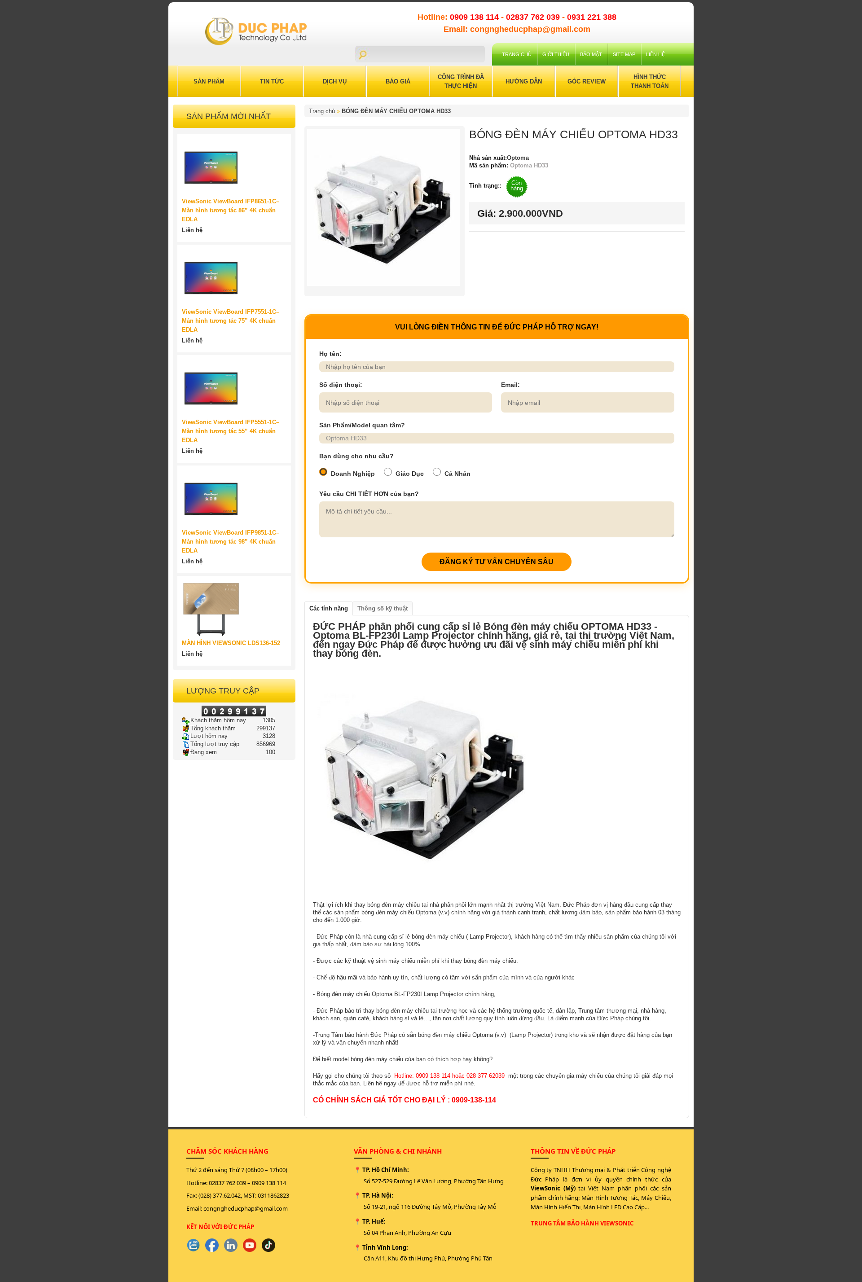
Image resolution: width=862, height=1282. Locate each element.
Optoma (518, 157)
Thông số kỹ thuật (382, 608)
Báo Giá (398, 81)
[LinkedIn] (230, 1245)
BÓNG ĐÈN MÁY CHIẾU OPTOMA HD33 (396, 111)
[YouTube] (249, 1245)
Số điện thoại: (340, 384)
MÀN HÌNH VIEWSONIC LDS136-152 (231, 643)
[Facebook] (212, 1245)
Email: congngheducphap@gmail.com (517, 29)
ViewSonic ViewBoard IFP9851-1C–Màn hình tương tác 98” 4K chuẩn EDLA (230, 541)
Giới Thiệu (555, 54)
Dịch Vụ (335, 81)
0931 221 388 (591, 17)
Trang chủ (517, 54)
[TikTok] (268, 1245)
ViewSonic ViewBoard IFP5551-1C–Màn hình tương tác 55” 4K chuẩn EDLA (230, 431)
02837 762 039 (534, 17)
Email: (510, 384)
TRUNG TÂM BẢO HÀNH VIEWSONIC (582, 1223)
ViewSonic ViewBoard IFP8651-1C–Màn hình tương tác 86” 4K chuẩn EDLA (230, 210)
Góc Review (586, 81)
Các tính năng (328, 608)
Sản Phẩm (209, 81)
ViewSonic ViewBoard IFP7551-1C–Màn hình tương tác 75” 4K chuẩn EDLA (230, 320)
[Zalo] (193, 1245)
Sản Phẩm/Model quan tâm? (362, 425)
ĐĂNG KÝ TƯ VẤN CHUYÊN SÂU (497, 562)
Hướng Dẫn (524, 81)
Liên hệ (655, 54)
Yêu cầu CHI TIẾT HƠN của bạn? (369, 493)
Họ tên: (330, 353)
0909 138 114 (475, 17)
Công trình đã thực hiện (461, 81)
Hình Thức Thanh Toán (649, 81)
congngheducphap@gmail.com (245, 1208)
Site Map (624, 54)
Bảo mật (591, 54)
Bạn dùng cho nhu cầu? (356, 456)
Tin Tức (272, 81)
